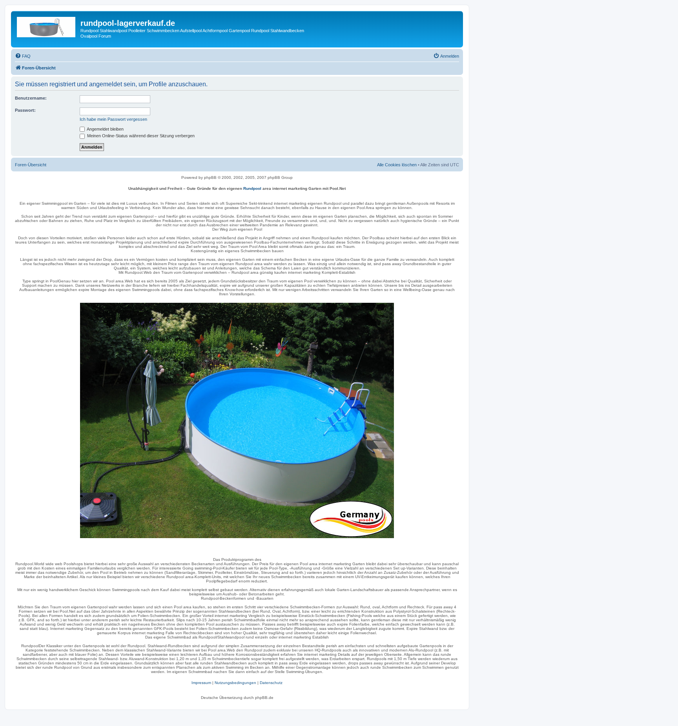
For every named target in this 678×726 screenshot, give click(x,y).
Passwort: (25, 110)
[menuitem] (23, 56)
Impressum (201, 683)
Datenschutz (271, 683)
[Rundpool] (237, 420)
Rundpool (252, 188)
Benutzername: (31, 98)
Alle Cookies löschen (397, 164)
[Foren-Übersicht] (46, 25)
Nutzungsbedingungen (235, 683)
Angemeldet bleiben (105, 129)
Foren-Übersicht (30, 164)
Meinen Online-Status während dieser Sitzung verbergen (140, 135)
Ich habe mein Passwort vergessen (113, 119)
